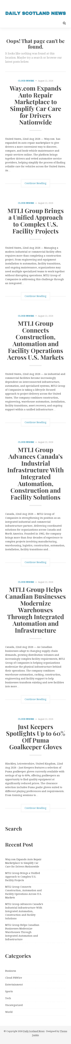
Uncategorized (14, 1005)
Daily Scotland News (33, 1031)
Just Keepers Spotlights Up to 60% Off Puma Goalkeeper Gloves (35, 736)
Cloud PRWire (26, 81)
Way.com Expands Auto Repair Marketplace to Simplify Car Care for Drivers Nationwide (35, 105)
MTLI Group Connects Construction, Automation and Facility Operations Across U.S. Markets (35, 340)
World (9, 1012)
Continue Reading (35, 183)
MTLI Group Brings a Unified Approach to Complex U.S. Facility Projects (35, 220)
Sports (9, 991)
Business (10, 971)
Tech (8, 998)
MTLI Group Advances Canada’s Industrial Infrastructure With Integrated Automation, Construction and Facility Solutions (35, 473)
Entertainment (14, 984)
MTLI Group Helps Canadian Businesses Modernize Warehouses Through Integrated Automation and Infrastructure (35, 609)
